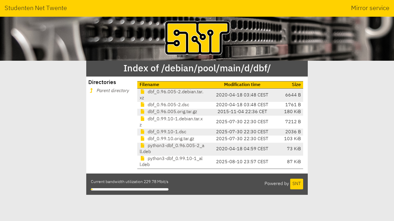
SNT (296, 184)
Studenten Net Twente (36, 8)
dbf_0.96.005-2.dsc (168, 105)
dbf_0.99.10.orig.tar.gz (170, 139)
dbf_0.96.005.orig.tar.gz (172, 112)
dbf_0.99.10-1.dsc (166, 132)
